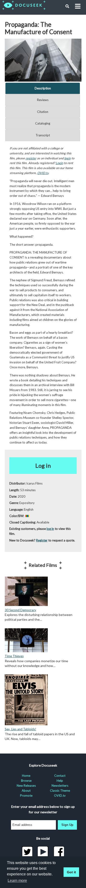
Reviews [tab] (42, 100)
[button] (67, 6)
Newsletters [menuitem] (60, 785)
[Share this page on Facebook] (59, 851)
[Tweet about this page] (27, 851)
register (31, 158)
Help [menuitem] (60, 780)
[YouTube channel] (43, 851)
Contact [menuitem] (59, 775)
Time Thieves (14, 656)
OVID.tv (42, 173)
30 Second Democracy (20, 610)
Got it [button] (71, 872)
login (67, 158)
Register (42, 540)
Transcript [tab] (43, 135)
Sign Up (67, 825)
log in (50, 529)
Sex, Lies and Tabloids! (20, 729)
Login (59, 163)
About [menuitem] (26, 790)
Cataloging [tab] (42, 123)
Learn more (17, 881)
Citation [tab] (42, 112)
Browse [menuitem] (26, 780)
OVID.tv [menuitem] (60, 795)
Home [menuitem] (26, 775)
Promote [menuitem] (26, 795)
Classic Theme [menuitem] (60, 790)
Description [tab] (43, 88)
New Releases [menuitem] (26, 785)
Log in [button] (43, 465)
